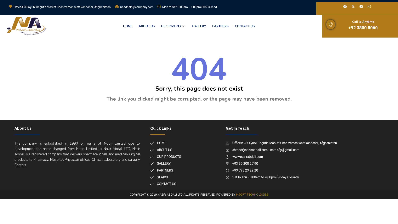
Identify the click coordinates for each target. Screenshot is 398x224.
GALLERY (199, 26)
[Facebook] (344, 6)
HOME (127, 26)
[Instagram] (369, 6)
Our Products (171, 26)
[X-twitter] (353, 6)
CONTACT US (245, 26)
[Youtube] (361, 6)
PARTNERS (220, 26)
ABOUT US (147, 26)
